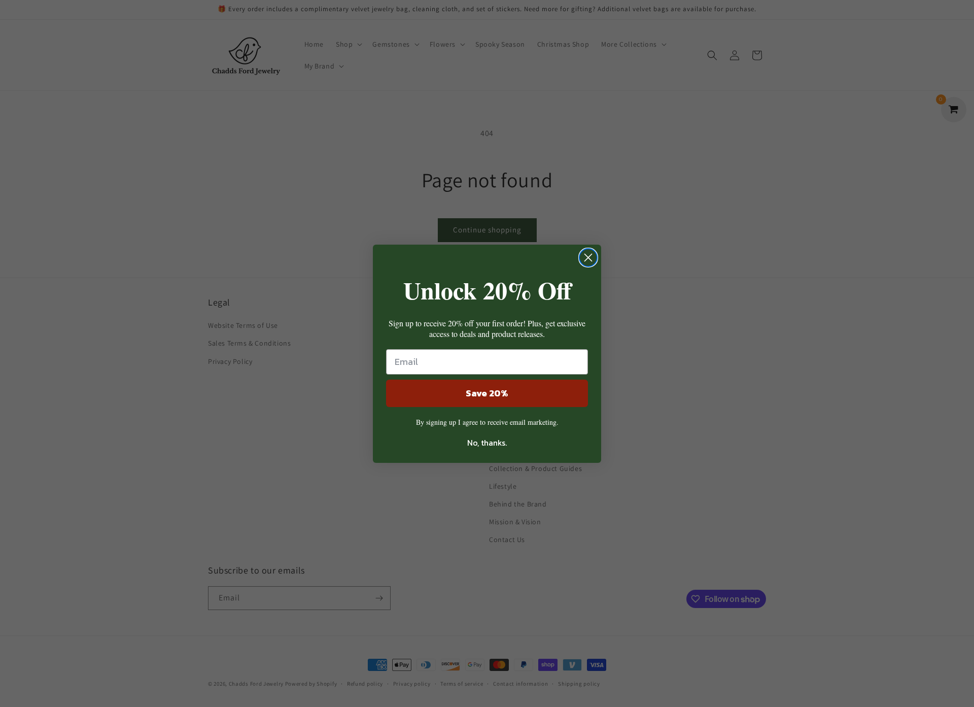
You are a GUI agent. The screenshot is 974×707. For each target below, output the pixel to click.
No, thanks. (487, 442)
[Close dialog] (588, 257)
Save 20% (487, 393)
